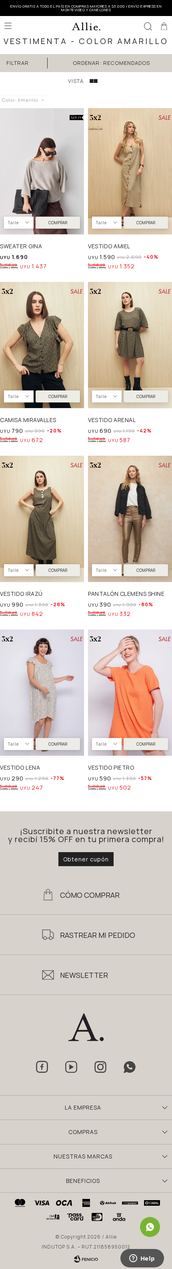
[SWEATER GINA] (42, 171)
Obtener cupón (86, 859)
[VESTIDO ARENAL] (130, 345)
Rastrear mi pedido (97, 935)
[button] (148, 26)
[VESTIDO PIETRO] (130, 692)
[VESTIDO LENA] (42, 692)
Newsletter (84, 975)
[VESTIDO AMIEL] (130, 171)
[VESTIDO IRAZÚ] (42, 519)
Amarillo (20, 100)
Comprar (57, 222)
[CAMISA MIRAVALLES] (42, 345)
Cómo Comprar (90, 895)
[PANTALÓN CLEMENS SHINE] (130, 519)
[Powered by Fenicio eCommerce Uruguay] (86, 1259)
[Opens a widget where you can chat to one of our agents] (142, 1259)
